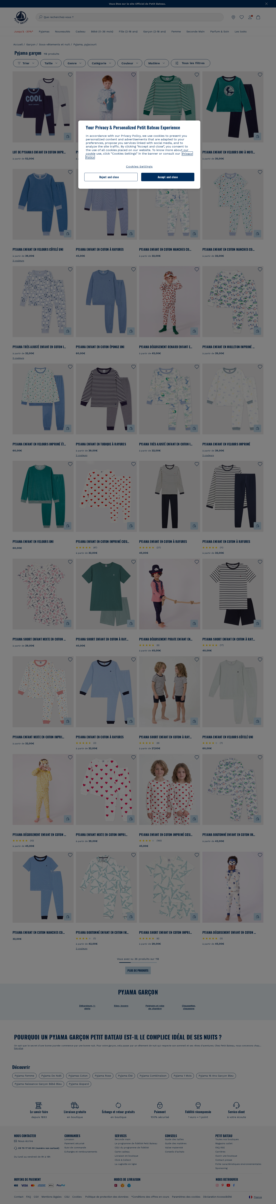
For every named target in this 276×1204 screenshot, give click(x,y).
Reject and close (109, 177)
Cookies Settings (139, 166)
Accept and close (168, 177)
